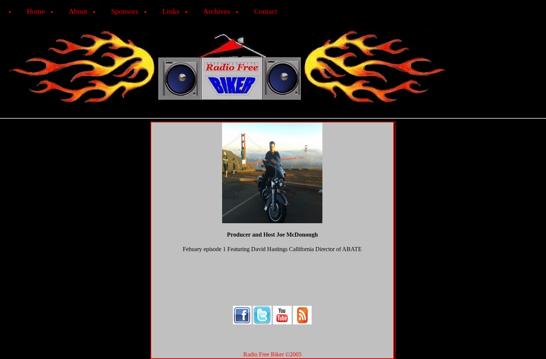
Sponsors (125, 11)
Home (36, 11)
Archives (216, 11)
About (78, 11)
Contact (265, 11)
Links (170, 11)
